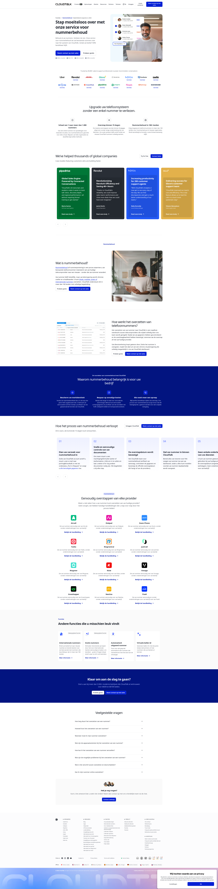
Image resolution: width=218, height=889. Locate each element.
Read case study (67, 214)
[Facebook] (62, 858)
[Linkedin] (68, 858)
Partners (111, 4)
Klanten (96, 4)
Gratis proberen (140, 4)
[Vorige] (58, 224)
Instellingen (173, 884)
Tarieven (118, 4)
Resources (103, 4)
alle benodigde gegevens (69, 468)
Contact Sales (156, 156)
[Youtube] (71, 858)
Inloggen (131, 4)
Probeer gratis (88, 53)
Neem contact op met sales (154, 4)
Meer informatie (66, 658)
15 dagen (122, 128)
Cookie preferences (139, 870)
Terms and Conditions (109, 858)
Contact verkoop (109, 799)
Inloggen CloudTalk (132, 426)
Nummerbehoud (62, 267)
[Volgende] (65, 224)
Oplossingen (88, 4)
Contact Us (81, 858)
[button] (124, 4)
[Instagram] (65, 858)
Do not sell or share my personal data (153, 870)
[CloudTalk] (63, 4)
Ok (201, 884)
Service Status (126, 858)
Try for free (144, 156)
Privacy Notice (94, 858)
